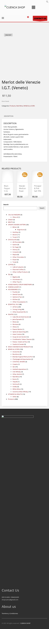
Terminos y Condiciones (10, 613)
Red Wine (19, 106)
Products (13, 106)
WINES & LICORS (29, 106)
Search (6, 205)
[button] (47, 2)
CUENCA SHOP (25, 623)
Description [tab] (8, 116)
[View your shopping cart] (29, 18)
